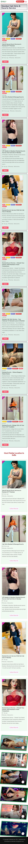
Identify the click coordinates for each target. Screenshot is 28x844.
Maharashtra (18, 57)
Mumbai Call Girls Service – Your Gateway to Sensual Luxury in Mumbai (13, 320)
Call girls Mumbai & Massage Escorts (13, 97)
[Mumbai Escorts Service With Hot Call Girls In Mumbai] (12, 189)
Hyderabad (6, 815)
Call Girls (4, 42)
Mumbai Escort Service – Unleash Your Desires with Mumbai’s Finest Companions (13, 264)
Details (5, 61)
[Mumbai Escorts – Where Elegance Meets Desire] (12, 355)
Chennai (5, 833)
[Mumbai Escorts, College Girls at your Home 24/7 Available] (12, 408)
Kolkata (5, 781)
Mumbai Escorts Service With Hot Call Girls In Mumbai (13, 211)
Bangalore (6, 798)
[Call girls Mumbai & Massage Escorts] (12, 78)
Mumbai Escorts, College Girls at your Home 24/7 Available (13, 426)
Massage (4, 95)
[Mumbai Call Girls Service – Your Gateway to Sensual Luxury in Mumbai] (12, 300)
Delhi (4, 764)
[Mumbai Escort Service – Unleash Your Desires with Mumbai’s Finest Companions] (12, 244)
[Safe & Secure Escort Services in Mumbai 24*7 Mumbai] (12, 25)
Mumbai (12, 57)
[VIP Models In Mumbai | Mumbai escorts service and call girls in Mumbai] (12, 132)
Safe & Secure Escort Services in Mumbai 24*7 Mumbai (11, 45)
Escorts (4, 149)
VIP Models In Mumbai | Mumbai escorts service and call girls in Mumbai (13, 151)
